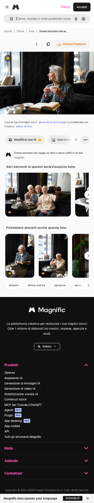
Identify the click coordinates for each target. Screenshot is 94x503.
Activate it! (73, 498)
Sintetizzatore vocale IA (21, 394)
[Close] (87, 498)
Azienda (11, 460)
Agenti (12, 410)
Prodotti (11, 365)
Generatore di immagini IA (22, 383)
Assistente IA (13, 378)
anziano (14, 285)
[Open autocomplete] (10, 18)
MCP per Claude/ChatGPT (23, 405)
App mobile (12, 426)
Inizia (8, 448)
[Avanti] (76, 139)
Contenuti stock (15, 399)
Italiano (47, 346)
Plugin (12, 415)
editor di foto (24, 126)
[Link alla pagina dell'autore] (8, 155)
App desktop (16, 421)
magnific (19, 157)
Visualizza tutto (63, 167)
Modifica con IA (23, 141)
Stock (20, 31)
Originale (29, 59)
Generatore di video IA (19, 389)
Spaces (9, 373)
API (6, 431)
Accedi (82, 7)
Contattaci (13, 473)
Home (8, 31)
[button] (47, 346)
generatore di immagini (53, 122)
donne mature (36, 285)
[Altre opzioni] (36, 44)
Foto (32, 31)
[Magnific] (47, 310)
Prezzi (65, 7)
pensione (60, 285)
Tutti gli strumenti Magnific (22, 437)
